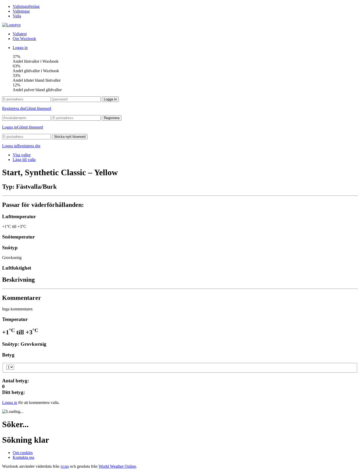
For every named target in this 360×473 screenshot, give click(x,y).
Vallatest (20, 34)
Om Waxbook (24, 38)
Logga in (20, 47)
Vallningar (21, 11)
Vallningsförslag (26, 6)
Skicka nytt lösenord (69, 137)
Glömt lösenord (38, 108)
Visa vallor (22, 155)
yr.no (64, 466)
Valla (17, 16)
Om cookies (23, 452)
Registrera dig (13, 108)
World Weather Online (117, 466)
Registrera (111, 118)
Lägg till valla (24, 159)
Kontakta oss (23, 457)
